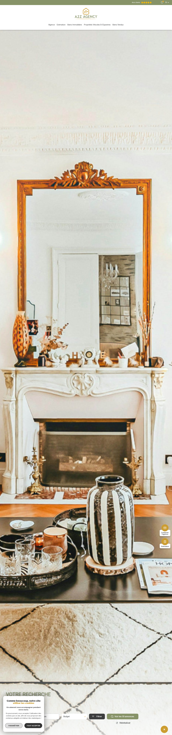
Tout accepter (33, 725)
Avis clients (136, 2)
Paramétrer (14, 725)
